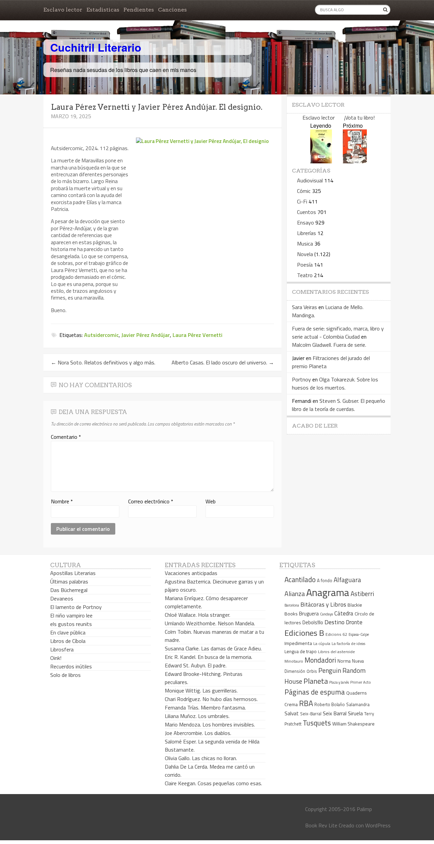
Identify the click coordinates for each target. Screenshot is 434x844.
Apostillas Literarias (73, 573)
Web (210, 501)
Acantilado (300, 579)
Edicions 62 (336, 634)
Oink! (55, 658)
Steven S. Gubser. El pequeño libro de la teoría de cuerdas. (338, 405)
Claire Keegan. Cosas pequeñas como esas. (213, 783)
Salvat (291, 713)
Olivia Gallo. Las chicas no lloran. (201, 758)
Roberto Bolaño (329, 704)
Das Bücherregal (68, 590)
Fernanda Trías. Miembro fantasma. (205, 707)
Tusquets (317, 722)
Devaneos (61, 598)
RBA (306, 703)
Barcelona (291, 605)
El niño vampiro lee (71, 615)
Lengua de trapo (300, 651)
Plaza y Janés (339, 682)
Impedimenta (298, 643)
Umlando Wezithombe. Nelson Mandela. (210, 623)
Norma (344, 661)
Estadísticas (102, 9)
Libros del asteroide (336, 651)
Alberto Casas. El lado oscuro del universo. (223, 362)
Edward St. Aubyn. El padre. (195, 665)
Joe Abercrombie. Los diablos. (198, 733)
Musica (305, 243)
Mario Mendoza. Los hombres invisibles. (210, 724)
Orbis (312, 671)
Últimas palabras (69, 581)
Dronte (354, 622)
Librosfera (62, 649)
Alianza (294, 594)
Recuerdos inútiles (71, 666)
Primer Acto (360, 682)
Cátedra (343, 613)
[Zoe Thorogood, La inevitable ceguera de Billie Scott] (355, 161)
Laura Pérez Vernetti (197, 335)
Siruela (355, 713)
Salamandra (358, 704)
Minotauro (293, 661)
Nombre (62, 501)
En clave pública (67, 632)
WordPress (378, 825)
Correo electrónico (150, 501)
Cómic (304, 191)
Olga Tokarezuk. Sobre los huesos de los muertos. (335, 383)
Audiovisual (310, 180)
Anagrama (327, 592)
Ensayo (305, 222)
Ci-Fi (302, 201)
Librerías (306, 233)
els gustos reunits (71, 624)
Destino (334, 622)
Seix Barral (335, 713)
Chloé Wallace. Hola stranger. (197, 615)
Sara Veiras (304, 307)
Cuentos (306, 212)
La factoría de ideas (348, 643)
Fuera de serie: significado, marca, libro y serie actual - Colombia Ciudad (338, 332)
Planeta (315, 680)
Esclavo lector (62, 9)
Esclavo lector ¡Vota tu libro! (338, 117)
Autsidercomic (101, 335)
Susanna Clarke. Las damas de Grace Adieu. (213, 648)
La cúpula (321, 643)
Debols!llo (312, 622)
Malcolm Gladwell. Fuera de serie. (329, 345)
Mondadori (320, 660)
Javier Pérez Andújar (145, 335)
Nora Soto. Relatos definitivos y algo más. (103, 362)
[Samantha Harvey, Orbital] (321, 161)
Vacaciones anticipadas (191, 573)
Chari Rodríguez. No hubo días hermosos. (211, 699)
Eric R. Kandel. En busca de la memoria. (208, 657)
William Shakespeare (353, 723)
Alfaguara (347, 580)
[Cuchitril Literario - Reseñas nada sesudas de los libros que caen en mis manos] (361, 41)
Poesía (305, 265)
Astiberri (362, 593)
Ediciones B (304, 633)
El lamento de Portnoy (76, 607)
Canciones (172, 9)
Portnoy (301, 379)
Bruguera (309, 613)
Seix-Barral (310, 714)
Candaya (326, 614)
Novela (305, 254)
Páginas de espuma (314, 691)
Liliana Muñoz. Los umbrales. (197, 716)
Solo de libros (65, 675)
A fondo (324, 580)
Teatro (305, 275)
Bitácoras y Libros (323, 604)
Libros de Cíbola (67, 641)
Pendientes (138, 9)
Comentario (66, 437)
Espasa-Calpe (359, 634)
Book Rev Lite (321, 825)
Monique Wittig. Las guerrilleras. (201, 690)
